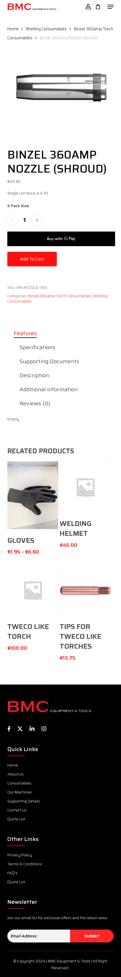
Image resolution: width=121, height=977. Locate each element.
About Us (15, 774)
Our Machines (19, 792)
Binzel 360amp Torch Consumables (59, 296)
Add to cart (32, 258)
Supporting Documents (49, 361)
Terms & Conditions (24, 864)
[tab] (60, 333)
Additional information (48, 389)
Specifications (37, 347)
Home (13, 29)
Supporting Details (23, 801)
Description (34, 375)
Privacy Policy (19, 855)
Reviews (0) (34, 403)
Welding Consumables (46, 29)
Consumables (19, 783)
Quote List (16, 819)
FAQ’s (12, 873)
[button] (110, 7)
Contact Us (16, 810)
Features (25, 333)
